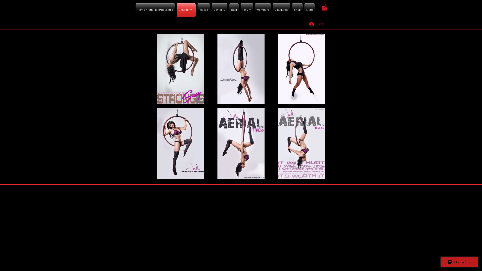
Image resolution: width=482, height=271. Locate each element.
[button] (324, 7)
